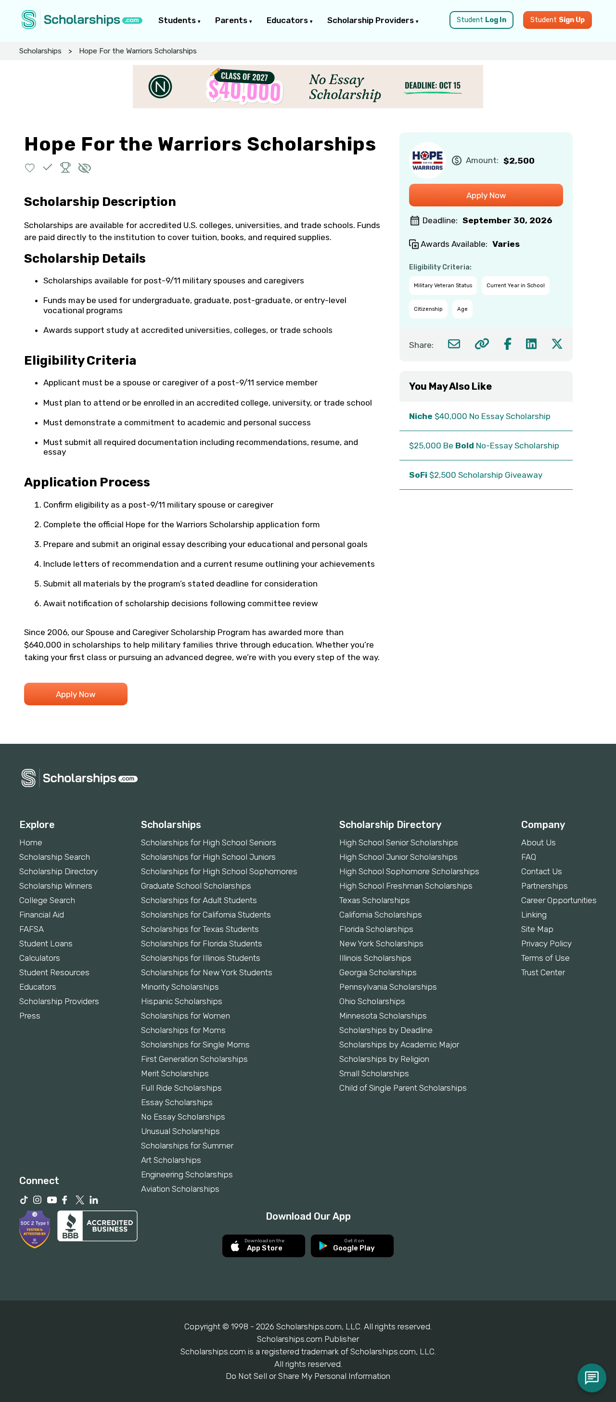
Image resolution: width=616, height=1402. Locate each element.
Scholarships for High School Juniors (208, 857)
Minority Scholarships (180, 987)
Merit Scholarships (175, 1073)
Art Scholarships (171, 1160)
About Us (538, 842)
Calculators (39, 958)
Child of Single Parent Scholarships (403, 1088)
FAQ (528, 857)
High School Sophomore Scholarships (409, 871)
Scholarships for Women (185, 1015)
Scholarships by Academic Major (399, 1044)
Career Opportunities (559, 900)
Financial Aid (41, 914)
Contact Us (541, 871)
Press (29, 1015)
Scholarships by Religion (384, 1059)
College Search (47, 900)
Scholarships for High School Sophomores (219, 871)
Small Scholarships (374, 1073)
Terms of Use (545, 958)
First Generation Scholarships (194, 1059)
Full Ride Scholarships (181, 1088)
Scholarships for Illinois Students (200, 958)
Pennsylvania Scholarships (388, 987)
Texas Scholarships (374, 900)
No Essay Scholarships (183, 1117)
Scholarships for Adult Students (199, 900)
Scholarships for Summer (187, 1145)
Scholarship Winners (55, 886)
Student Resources (54, 972)
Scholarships (40, 51)
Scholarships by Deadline (386, 1030)
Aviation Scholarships (180, 1189)
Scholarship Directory (58, 871)
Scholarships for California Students (206, 914)
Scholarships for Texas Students (200, 929)
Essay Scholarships (177, 1102)
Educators (288, 20)
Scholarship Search (54, 857)
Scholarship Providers (371, 20)
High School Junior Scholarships (398, 857)
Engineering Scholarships (187, 1174)
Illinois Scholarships (375, 958)
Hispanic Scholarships (181, 1001)
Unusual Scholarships (180, 1131)
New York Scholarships (381, 943)
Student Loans (46, 943)
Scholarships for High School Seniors (208, 842)
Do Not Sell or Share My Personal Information (308, 1376)
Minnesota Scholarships (383, 1015)
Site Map (537, 929)
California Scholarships (380, 914)
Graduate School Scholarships (196, 886)
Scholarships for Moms (183, 1030)
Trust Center (543, 972)
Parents (232, 20)
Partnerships (544, 886)
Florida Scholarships (376, 929)
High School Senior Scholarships (398, 842)
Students (178, 20)
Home (30, 842)
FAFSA (31, 929)
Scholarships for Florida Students (201, 943)
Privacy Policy (546, 943)
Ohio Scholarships (372, 1001)
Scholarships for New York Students (206, 972)
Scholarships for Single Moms (195, 1044)
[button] (30, 167)
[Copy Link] (482, 344)
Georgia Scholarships (378, 972)
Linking (534, 914)
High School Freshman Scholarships (406, 886)
